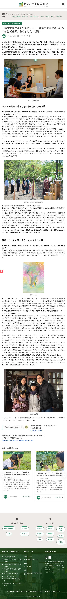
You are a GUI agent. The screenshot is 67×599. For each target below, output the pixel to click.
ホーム (11, 14)
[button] (8, 528)
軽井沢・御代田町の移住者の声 (24, 14)
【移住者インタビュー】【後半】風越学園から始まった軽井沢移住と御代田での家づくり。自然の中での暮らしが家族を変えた (16, 475)
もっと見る (26, 496)
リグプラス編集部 (11, 36)
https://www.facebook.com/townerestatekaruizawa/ (17, 440)
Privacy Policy (40, 591)
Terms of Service (51, 591)
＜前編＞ (33, 49)
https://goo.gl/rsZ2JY (36, 430)
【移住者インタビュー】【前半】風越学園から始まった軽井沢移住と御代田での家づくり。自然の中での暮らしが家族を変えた (49, 476)
